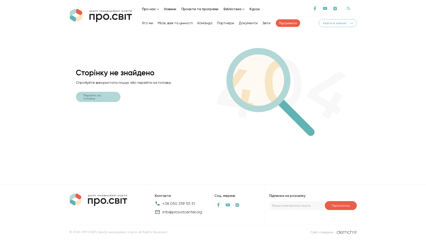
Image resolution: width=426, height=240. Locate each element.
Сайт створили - (323, 232)
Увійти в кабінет (335, 23)
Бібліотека (232, 9)
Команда (204, 23)
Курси (255, 9)
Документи (248, 23)
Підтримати (288, 23)
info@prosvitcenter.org (182, 212)
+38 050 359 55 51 (178, 203)
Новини (170, 9)
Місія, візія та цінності (175, 23)
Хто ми (147, 23)
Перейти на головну (92, 97)
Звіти (266, 23)
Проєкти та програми (199, 9)
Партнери (225, 23)
